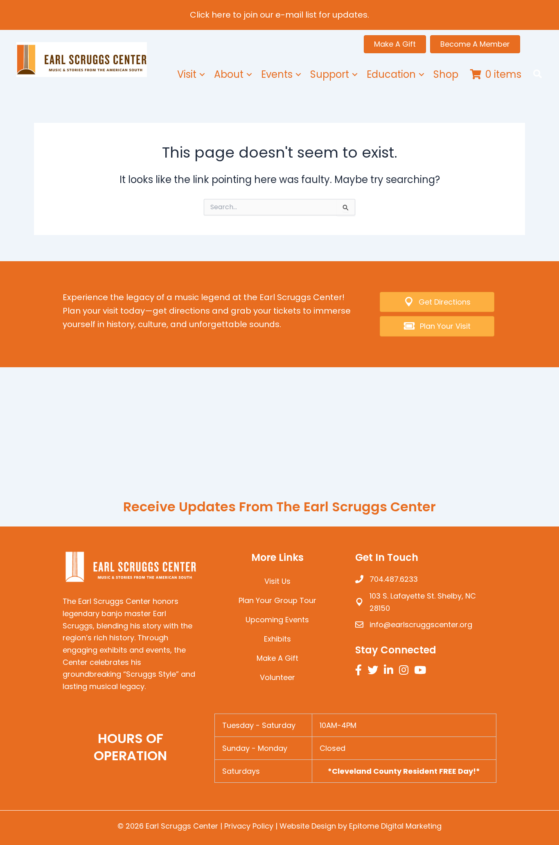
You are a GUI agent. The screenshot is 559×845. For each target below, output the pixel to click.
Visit (186, 74)
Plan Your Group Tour (277, 600)
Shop (445, 74)
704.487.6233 (394, 579)
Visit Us (277, 581)
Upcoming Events (277, 620)
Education (391, 74)
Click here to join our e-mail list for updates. (279, 14)
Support (329, 74)
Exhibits (277, 639)
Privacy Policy (248, 826)
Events (277, 74)
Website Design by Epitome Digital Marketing (361, 826)
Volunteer (277, 677)
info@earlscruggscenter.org (421, 624)
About (228, 74)
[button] (202, 74)
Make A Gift (277, 658)
